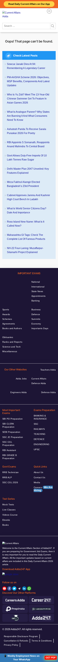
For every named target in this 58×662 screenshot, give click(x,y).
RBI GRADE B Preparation (9, 457)
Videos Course (9, 515)
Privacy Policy (11, 645)
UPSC (37, 449)
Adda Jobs (21, 378)
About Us (38, 472)
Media (37, 482)
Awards (6, 314)
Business (36, 309)
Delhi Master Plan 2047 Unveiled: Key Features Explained (28, 170)
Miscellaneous (9, 351)
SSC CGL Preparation (8, 443)
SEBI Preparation (11, 432)
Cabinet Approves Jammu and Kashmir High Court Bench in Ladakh (28, 197)
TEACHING (39, 434)
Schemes (7, 319)
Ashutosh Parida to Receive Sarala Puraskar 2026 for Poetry (26, 131)
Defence (35, 314)
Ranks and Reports (12, 342)
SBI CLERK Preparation (8, 425)
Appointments (38, 296)
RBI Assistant (9, 450)
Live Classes (8, 509)
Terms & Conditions (42, 640)
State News (37, 291)
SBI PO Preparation (12, 419)
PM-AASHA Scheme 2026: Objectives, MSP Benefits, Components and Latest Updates (28, 81)
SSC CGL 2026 (10, 482)
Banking (35, 300)
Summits (35, 319)
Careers (43, 489)
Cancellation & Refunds (16, 640)
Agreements (8, 323)
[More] (49, 11)
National (35, 282)
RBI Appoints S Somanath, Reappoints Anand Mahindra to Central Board (28, 144)
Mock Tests (8, 504)
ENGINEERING (41, 444)
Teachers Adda (48, 370)
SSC (36, 424)
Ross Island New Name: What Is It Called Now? (25, 223)
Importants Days (39, 328)
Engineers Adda (18, 392)
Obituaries (7, 337)
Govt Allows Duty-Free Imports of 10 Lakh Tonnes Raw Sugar (27, 157)
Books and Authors (12, 328)
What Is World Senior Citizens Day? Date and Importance (26, 210)
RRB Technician (10, 472)
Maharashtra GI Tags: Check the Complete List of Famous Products (26, 237)
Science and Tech (11, 346)
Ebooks (6, 520)
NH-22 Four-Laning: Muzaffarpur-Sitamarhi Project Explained (25, 250)
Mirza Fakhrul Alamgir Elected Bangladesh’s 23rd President (23, 184)
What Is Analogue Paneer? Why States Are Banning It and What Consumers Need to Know (28, 115)
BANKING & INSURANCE (40, 417)
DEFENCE (39, 439)
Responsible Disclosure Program (21, 636)
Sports (5, 309)
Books (5, 525)
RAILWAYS (39, 429)
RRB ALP (7, 477)
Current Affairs (38, 378)
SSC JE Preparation (12, 437)
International (37, 286)
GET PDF (51, 657)
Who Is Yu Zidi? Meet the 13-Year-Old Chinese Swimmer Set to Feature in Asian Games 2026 (28, 98)
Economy (36, 323)
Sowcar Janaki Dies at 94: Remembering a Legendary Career (26, 66)
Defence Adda (38, 383)
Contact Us (39, 477)
